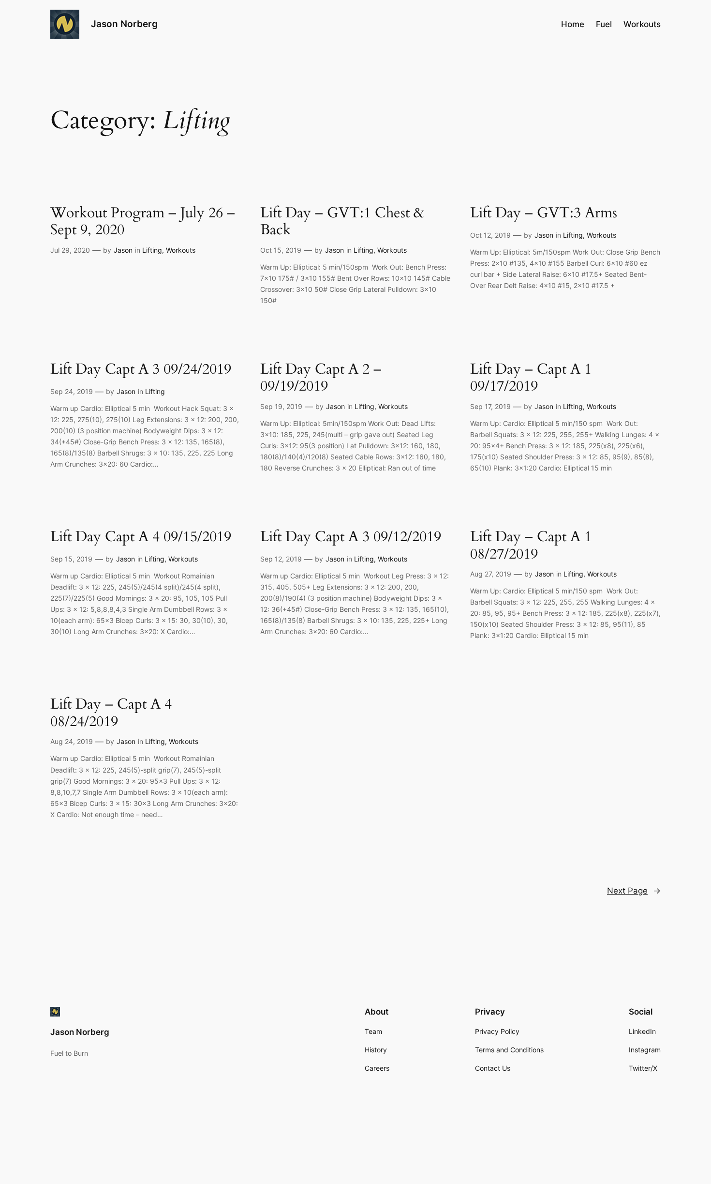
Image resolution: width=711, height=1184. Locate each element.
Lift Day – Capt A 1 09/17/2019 (531, 378)
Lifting (152, 250)
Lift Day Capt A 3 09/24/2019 (140, 370)
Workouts (180, 250)
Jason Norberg (124, 24)
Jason (123, 250)
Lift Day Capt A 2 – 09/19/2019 (321, 378)
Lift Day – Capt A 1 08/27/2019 (531, 546)
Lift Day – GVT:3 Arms (543, 213)
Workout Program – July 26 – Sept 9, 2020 (142, 222)
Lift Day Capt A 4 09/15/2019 (140, 537)
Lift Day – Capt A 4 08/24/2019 (111, 713)
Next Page (634, 891)
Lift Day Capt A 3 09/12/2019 (350, 537)
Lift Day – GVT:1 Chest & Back (342, 222)
